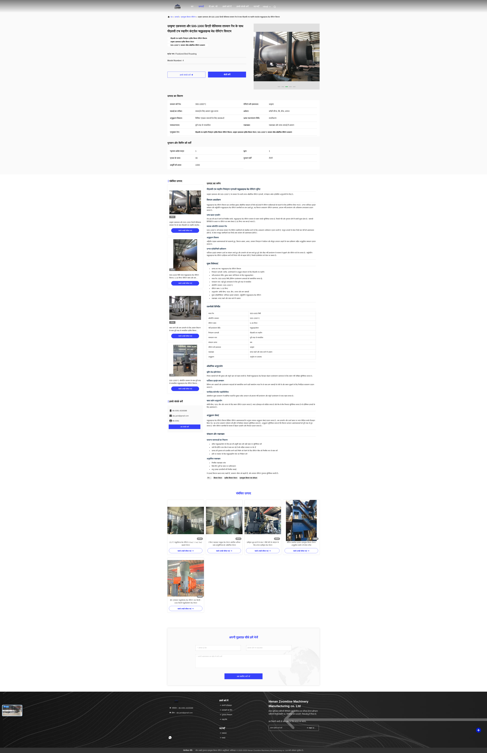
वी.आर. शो (213, 6)
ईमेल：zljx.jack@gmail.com (182, 713)
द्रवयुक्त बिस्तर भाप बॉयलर (248, 478)
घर (192, 6)
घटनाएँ (256, 6)
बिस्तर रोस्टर (218, 478)
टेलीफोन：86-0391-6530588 (182, 708)
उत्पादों (201, 6)
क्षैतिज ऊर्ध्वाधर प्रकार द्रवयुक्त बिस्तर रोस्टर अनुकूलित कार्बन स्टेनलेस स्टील (301, 543)
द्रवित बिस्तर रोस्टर (230, 478)
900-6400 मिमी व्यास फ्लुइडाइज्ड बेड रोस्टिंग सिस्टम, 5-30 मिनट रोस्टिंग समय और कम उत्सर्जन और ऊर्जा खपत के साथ (184, 278)
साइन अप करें (312, 728)
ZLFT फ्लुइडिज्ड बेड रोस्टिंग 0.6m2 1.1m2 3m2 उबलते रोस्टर (185, 543)
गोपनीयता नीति (187, 750)
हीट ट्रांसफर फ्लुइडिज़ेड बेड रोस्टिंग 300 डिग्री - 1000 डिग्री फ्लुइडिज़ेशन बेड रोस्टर (185, 601)
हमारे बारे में (227, 6)
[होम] (177, 6)
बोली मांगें (227, 74)
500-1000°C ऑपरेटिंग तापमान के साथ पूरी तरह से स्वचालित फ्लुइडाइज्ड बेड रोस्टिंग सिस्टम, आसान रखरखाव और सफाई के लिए (185, 383)
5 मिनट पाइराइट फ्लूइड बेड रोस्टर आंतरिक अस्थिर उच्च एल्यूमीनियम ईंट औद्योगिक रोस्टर (224, 543)
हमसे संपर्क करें (243, 6)
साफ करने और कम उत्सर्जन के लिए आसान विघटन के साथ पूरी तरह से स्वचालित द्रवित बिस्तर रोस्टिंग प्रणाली (185, 330)
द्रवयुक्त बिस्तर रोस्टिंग (188, 17)
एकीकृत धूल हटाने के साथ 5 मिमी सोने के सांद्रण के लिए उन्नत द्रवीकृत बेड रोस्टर (263, 543)
